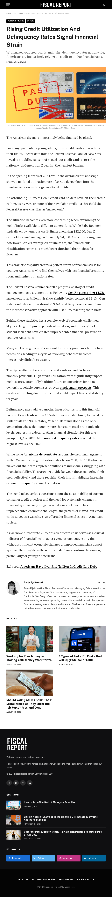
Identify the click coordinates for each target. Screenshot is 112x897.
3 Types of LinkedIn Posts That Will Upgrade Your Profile (80, 658)
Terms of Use (66, 879)
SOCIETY (30, 21)
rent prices (33, 326)
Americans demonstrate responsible (49, 454)
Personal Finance (16, 21)
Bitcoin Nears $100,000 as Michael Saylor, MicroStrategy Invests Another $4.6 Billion (61, 818)
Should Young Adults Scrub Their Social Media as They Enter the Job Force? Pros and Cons (28, 703)
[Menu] (8, 4)
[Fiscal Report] (56, 4)
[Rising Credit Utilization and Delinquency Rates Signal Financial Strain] (56, 95)
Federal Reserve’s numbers (31, 287)
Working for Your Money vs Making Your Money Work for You (29, 658)
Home (8, 13)
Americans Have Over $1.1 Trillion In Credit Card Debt (58, 566)
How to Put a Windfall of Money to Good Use (49, 802)
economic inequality (20, 483)
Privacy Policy (85, 879)
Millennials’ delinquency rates (58, 438)
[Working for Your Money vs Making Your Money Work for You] (29, 639)
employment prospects (75, 387)
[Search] (104, 4)
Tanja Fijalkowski (17, 62)
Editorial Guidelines (43, 879)
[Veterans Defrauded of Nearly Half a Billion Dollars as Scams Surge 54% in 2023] (13, 835)
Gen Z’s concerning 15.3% (86, 292)
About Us (23, 879)
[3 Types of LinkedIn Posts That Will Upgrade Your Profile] (82, 639)
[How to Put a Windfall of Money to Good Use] (13, 805)
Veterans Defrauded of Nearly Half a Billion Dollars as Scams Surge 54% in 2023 (63, 833)
